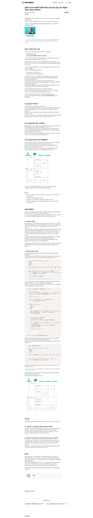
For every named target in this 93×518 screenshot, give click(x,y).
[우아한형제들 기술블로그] (28, 2)
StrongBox (36, 90)
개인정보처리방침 (27, 516)
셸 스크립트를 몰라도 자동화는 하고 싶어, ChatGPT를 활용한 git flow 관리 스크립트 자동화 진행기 (57, 504)
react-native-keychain (50, 125)
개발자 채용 (54, 2)
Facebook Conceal (50, 233)
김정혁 (34, 475)
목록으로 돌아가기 (46, 500)
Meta (26, 233)
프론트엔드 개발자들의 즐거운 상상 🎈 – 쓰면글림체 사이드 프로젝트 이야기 (36, 504)
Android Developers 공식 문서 (32, 115)
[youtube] (70, 2)
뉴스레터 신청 (60, 2)
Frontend (27, 14)
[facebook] (68, 2)
